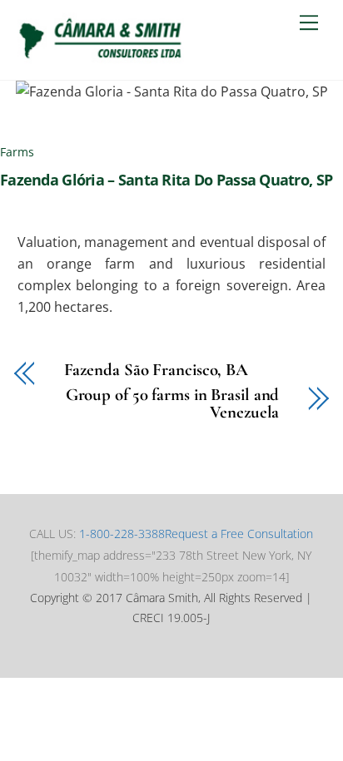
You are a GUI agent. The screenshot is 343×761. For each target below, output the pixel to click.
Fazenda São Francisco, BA (156, 370)
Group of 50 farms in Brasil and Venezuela (173, 404)
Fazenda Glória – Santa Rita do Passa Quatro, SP (166, 180)
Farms (17, 152)
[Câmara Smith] (100, 58)
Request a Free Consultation (239, 533)
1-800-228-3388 (122, 533)
